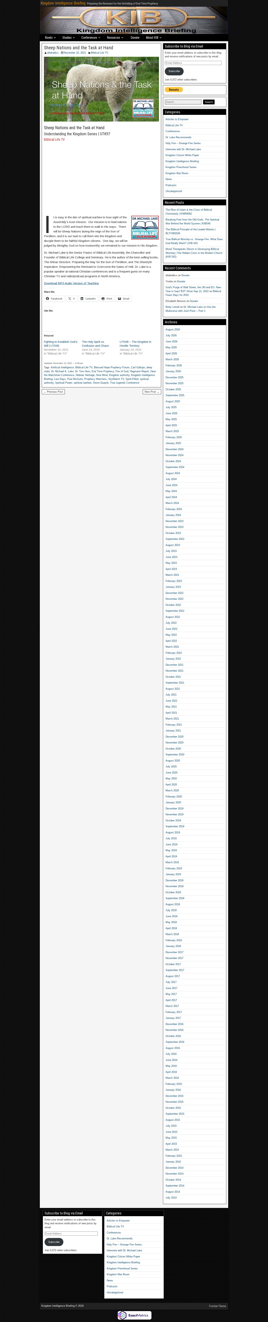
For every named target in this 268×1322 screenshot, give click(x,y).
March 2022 (172, 646)
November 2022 (174, 598)
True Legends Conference (124, 382)
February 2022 (174, 652)
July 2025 (171, 407)
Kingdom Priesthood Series (181, 167)
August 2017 (173, 976)
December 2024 (174, 449)
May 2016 (171, 1065)
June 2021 (171, 700)
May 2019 (171, 850)
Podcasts (171, 185)
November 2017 (174, 958)
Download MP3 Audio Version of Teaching (71, 283)
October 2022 (173, 604)
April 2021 (171, 712)
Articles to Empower (177, 119)
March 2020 (172, 790)
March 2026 (172, 359)
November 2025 (174, 383)
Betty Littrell (172, 306)
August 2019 (173, 832)
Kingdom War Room (177, 173)
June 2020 (171, 772)
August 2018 (173, 904)
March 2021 (172, 718)
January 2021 (173, 730)
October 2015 (173, 1107)
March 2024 (172, 503)
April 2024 (171, 497)
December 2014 (174, 1167)
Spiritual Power (63, 382)
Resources (113, 37)
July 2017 (171, 982)
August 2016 (173, 1048)
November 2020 (174, 742)
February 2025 (174, 437)
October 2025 (173, 389)
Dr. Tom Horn (82, 371)
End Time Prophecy (103, 371)
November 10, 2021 (75, 52)
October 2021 (173, 676)
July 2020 (171, 766)
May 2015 (171, 1137)
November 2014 (174, 1173)
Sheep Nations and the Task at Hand (78, 47)
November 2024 (174, 455)
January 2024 (173, 515)
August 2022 (173, 616)
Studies (67, 37)
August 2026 (173, 329)
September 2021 (175, 682)
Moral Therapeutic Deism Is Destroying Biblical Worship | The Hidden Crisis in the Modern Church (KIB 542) (194, 253)
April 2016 (171, 1072)
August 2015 (173, 1119)
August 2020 (173, 760)
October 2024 (173, 461)
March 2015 (172, 1149)
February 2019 (174, 868)
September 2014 (175, 1185)
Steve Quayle (100, 382)
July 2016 (171, 1053)
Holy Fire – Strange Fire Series (183, 143)
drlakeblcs (53, 52)
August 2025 (173, 401)
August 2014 (173, 1191)
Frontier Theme (217, 1306)
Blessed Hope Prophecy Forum (111, 367)
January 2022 (173, 658)
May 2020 (171, 778)
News (169, 179)
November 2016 (174, 1030)
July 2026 (171, 335)
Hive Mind (102, 375)
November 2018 (174, 886)
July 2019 (171, 838)
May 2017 (171, 994)
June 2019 (171, 844)
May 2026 (171, 347)
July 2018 (171, 910)
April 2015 (171, 1143)
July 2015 (171, 1125)
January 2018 (173, 946)
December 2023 (174, 521)
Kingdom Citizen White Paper (182, 155)
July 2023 (171, 550)
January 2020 (173, 802)
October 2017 (173, 964)
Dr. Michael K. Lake (62, 371)
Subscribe (174, 71)
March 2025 (172, 431)
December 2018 (174, 880)
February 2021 (174, 724)
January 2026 (173, 371)
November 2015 (174, 1101)
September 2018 (175, 898)
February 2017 (174, 1012)
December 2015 (174, 1095)
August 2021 (173, 688)
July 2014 (171, 1197)
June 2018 (171, 916)
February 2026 (174, 365)
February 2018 (174, 940)
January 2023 (173, 586)
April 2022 (171, 640)
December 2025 (174, 377)
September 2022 (175, 610)
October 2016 (173, 1036)
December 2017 (174, 952)
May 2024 (171, 491)
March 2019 (172, 862)
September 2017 (175, 970)
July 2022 (171, 622)
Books (49, 37)
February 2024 (174, 509)
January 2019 (173, 874)
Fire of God (122, 371)
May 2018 (171, 922)
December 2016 (174, 1024)
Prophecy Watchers (95, 379)
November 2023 (174, 527)
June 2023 (171, 557)
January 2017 (173, 1018)
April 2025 (171, 425)
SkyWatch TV (116, 379)
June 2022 (171, 628)
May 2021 (171, 706)
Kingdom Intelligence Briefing (63, 3)
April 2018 (171, 928)
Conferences (89, 37)
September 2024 (175, 467)
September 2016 (175, 1041)
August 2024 (173, 473)
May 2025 (171, 419)
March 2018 (172, 934)
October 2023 (173, 533)
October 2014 (173, 1179)
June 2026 (171, 341)
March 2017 (172, 1006)
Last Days (60, 379)
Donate (135, 37)
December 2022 (174, 593)
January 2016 (173, 1089)
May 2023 (171, 562)
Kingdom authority (119, 375)
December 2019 (174, 808)
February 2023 (174, 581)
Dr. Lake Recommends (178, 137)
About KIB (152, 37)
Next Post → (152, 391)
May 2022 (171, 634)
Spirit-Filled (132, 379)
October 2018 (173, 892)
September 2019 (175, 826)
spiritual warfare (82, 382)
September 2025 (175, 395)
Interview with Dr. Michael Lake (183, 149)
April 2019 (171, 856)
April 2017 (171, 1000)
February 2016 (174, 1083)
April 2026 (171, 353)
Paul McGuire (75, 379)
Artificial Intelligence (62, 367)
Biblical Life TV (99, 52)
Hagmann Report (139, 371)
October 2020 (173, 748)
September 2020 (175, 754)
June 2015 (171, 1131)
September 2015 (175, 1113)
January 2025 (173, 443)
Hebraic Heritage (85, 375)
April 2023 (171, 569)
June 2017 (171, 988)
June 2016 (171, 1060)
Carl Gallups (138, 367)
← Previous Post (53, 391)
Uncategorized (174, 191)
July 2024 (171, 479)
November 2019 (174, 814)
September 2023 (175, 539)
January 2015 (173, 1161)
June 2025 (171, 413)
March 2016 (172, 1077)
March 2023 (172, 574)
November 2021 (174, 670)
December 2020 (174, 736)
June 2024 (171, 485)
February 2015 (174, 1155)
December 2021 (174, 664)
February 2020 (174, 796)
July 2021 (171, 694)
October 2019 (173, 820)
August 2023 (173, 545)
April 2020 (171, 784)
